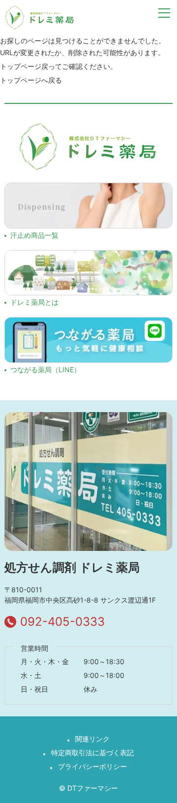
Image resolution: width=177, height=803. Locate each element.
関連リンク (92, 739)
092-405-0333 (62, 621)
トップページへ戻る (31, 80)
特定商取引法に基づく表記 (92, 752)
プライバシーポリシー (92, 766)
